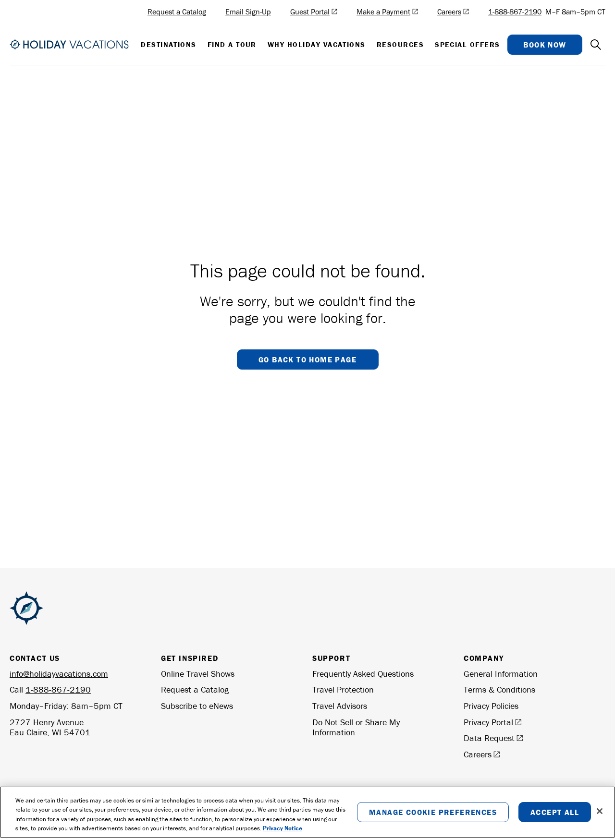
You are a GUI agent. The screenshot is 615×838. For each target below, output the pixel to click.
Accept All (554, 812)
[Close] (599, 811)
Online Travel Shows (197, 674)
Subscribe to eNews (197, 706)
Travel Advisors (339, 706)
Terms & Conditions (499, 689)
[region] (307, 812)
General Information (501, 674)
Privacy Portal (488, 722)
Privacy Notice (282, 828)
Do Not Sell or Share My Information (356, 727)
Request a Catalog (195, 689)
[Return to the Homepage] (69, 44)
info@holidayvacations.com (59, 673)
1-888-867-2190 (514, 11)
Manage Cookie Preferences (433, 812)
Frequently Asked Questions (363, 674)
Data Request (489, 738)
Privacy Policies (491, 706)
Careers (478, 754)
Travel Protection (343, 689)
